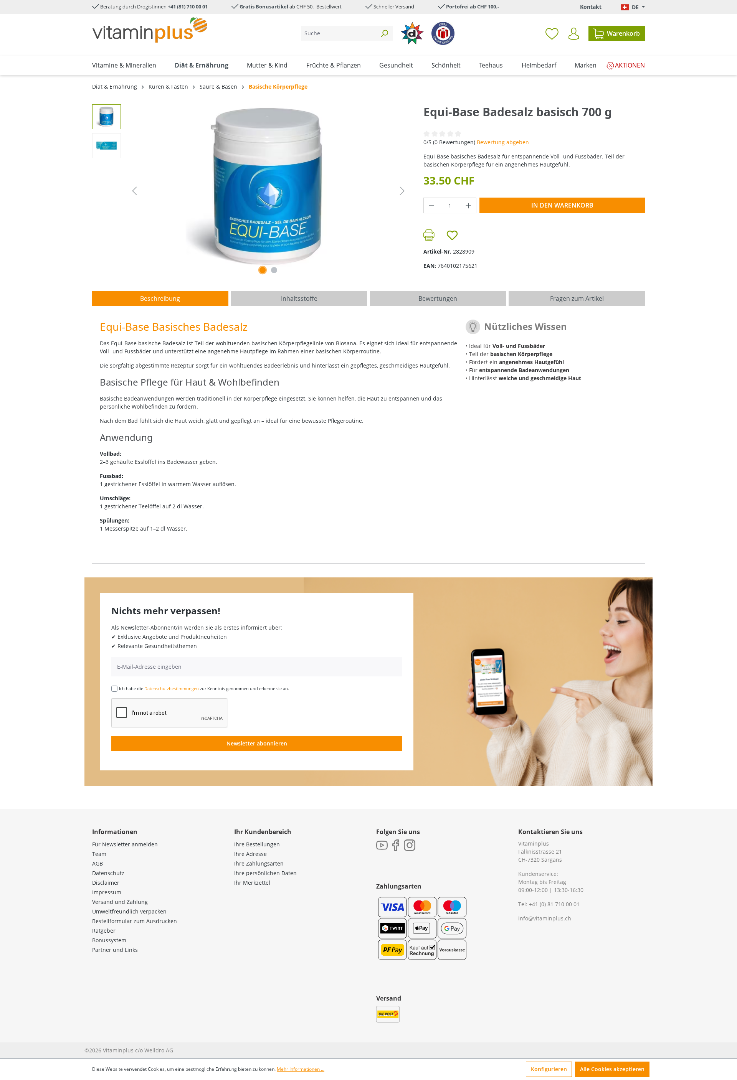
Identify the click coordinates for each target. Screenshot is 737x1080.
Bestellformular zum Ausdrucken (134, 921)
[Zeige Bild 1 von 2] (262, 270)
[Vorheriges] (134, 190)
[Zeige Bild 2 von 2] (274, 270)
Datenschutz (108, 873)
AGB (97, 863)
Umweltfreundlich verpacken (129, 911)
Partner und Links (115, 949)
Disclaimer (105, 882)
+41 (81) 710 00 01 (188, 6)
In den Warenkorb (562, 205)
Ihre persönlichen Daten (265, 873)
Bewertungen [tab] (437, 298)
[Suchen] (384, 33)
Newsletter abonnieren (256, 743)
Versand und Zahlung (120, 901)
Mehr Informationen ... (300, 1069)
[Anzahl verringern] (431, 205)
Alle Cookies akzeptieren (612, 1069)
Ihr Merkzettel (252, 882)
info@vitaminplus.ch (544, 918)
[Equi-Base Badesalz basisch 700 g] (268, 186)
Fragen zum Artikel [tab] (577, 298)
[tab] (160, 298)
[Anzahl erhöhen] (469, 205)
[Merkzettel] (551, 33)
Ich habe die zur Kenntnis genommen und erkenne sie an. (204, 688)
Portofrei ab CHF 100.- (472, 6)
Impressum (106, 892)
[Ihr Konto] (573, 33)
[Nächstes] (402, 190)
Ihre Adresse (250, 853)
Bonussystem (109, 940)
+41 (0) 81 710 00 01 (554, 904)
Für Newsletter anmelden (125, 844)
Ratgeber (104, 930)
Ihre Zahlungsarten (259, 863)
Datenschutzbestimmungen (171, 688)
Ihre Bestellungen (257, 844)
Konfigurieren (549, 1069)
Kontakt (590, 6)
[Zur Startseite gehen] (149, 30)
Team (99, 853)
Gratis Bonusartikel (264, 6)
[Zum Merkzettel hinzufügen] (452, 235)
